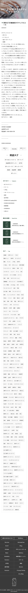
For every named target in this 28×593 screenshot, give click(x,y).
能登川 (8, 344)
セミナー (21, 503)
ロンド (5, 384)
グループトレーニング (8, 394)
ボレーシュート (18, 403)
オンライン (6, 337)
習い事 (12, 360)
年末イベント (10, 443)
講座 (16, 337)
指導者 (18, 308)
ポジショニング (12, 281)
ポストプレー (17, 370)
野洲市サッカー (19, 427)
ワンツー (21, 417)
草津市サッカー (7, 433)
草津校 (5, 417)
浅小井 (18, 334)
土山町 (9, 377)
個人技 (12, 347)
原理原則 (21, 420)
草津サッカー (6, 357)
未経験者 (10, 351)
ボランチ (11, 337)
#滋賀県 (14, 170)
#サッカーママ (19, 166)
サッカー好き (13, 314)
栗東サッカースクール (17, 377)
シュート (12, 271)
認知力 (13, 268)
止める (12, 407)
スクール (6, 187)
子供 (10, 321)
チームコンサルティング (8, 509)
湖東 (4, 344)
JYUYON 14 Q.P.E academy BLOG (10, 200)
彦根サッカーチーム (18, 483)
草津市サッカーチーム (8, 470)
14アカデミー (21, 440)
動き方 (15, 394)
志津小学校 (21, 437)
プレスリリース (15, 420)
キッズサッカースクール (14, 460)
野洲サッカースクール (19, 397)
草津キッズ (6, 463)
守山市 (5, 403)
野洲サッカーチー (7, 496)
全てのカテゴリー (8, 184)
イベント (10, 298)
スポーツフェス (14, 440)
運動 (21, 499)
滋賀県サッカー (20, 341)
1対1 (9, 265)
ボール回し (10, 384)
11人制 (18, 294)
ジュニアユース (18, 423)
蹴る (16, 407)
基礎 (14, 308)
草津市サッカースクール (8, 489)
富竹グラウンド (15, 390)
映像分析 (17, 509)
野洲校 (16, 433)
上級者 (14, 321)
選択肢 (8, 420)
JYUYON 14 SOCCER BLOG (6, 143)
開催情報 (6, 206)
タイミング (6, 334)
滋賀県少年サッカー (12, 324)
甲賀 (18, 288)
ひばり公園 (6, 479)
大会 (21, 433)
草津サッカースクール (19, 400)
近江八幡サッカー (18, 380)
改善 (8, 360)
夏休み (20, 394)
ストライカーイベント (18, 384)
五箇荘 (13, 344)
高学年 (12, 258)
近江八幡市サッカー (8, 450)
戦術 (16, 347)
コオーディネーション (9, 192)
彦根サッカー (12, 479)
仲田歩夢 (20, 374)
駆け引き (20, 357)
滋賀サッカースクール (14, 364)
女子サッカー (14, 374)
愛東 (11, 334)
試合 (4, 410)
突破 (4, 420)
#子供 (20, 163)
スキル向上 (13, 284)
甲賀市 (5, 354)
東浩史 (19, 387)
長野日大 (14, 387)
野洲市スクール (16, 446)
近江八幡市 (15, 331)
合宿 (14, 288)
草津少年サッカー (15, 486)
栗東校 (17, 410)
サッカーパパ (6, 314)
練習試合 (16, 417)
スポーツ (5, 503)
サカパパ (5, 321)
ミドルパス (6, 274)
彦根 (8, 301)
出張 (11, 506)
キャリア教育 (6, 437)
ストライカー (6, 347)
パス (21, 268)
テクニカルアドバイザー (8, 423)
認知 (14, 298)
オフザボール (10, 380)
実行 (12, 433)
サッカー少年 (10, 403)
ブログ (16, 255)
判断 (18, 268)
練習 (5, 195)
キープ (13, 427)
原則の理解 (21, 265)
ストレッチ (6, 364)
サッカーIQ (11, 397)
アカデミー (6, 304)
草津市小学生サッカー (16, 466)
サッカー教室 (6, 440)
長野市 (9, 387)
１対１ (5, 324)
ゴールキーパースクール (17, 493)
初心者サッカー (7, 466)
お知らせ (6, 211)
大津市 (13, 430)
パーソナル (6, 506)
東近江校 (12, 413)
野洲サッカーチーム (8, 446)
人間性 (22, 364)
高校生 (5, 341)
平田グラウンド (14, 357)
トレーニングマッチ (11, 294)
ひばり (16, 476)
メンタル (5, 367)
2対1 (18, 284)
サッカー (9, 261)
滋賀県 (5, 255)
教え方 (16, 503)
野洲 (4, 294)
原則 (17, 413)
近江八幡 (5, 291)
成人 (17, 318)
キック (21, 331)
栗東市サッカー (7, 499)
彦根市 (5, 374)
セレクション (16, 304)
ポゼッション (15, 265)
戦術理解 (5, 397)
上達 (22, 298)
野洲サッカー (17, 443)
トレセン (19, 321)
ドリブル (22, 284)
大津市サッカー (15, 499)
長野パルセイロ (7, 390)
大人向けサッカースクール (9, 318)
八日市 (10, 308)
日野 (4, 380)
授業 (12, 437)
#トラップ (20, 160)
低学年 (18, 261)
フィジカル (17, 360)
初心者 (5, 351)
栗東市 (9, 341)
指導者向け (11, 503)
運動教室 (5, 281)
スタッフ (5, 311)
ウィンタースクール (17, 291)
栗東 (10, 291)
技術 (19, 314)
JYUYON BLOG (7, 208)
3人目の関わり (20, 281)
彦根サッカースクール (8, 483)
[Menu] (25, 3)
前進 (4, 360)
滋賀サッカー (19, 354)
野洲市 (18, 351)
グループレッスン (17, 506)
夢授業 (5, 377)
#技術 (8, 170)
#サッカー (14, 173)
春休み (9, 354)
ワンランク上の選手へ (8, 473)
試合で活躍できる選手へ (8, 476)
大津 (13, 354)
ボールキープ (15, 327)
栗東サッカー (6, 413)
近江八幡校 (10, 417)
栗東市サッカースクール (8, 456)
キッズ (20, 347)
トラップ (20, 324)
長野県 (5, 387)
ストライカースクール (8, 370)
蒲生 (15, 301)
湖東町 (5, 493)
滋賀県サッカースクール (8, 400)
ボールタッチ (18, 258)
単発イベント (19, 367)
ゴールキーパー (7, 486)
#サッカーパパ (9, 166)
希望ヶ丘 (21, 390)
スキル (17, 496)
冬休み (5, 298)
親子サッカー (20, 301)
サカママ (21, 318)
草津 (11, 331)
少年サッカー (10, 255)
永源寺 (9, 493)
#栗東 (19, 170)
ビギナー (5, 460)
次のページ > (22, 148)
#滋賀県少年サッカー (11, 163)
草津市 (14, 341)
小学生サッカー (12, 367)
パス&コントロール (7, 327)
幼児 (17, 344)
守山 (17, 430)
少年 (11, 304)
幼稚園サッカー (13, 463)
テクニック (6, 331)
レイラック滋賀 (7, 427)
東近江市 (5, 308)
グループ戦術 (6, 284)
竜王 (12, 301)
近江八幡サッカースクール (9, 453)
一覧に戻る (14, 149)
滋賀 (8, 278)
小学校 (15, 437)
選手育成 (6, 197)
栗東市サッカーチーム (18, 470)
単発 (4, 278)
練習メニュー (6, 258)
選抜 (14, 351)
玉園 (20, 407)
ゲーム (17, 271)
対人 (10, 311)
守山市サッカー (7, 430)
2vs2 (21, 271)
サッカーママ (15, 311)
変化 (21, 413)
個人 (13, 496)
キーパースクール (18, 489)
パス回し (5, 265)
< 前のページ (5, 148)
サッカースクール (7, 268)
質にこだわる (6, 407)
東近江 (18, 298)
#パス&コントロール (10, 160)
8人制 (22, 294)
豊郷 (9, 374)
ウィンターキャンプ (8, 288)
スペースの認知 (13, 274)
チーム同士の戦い (10, 410)
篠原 (4, 443)
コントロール (6, 271)
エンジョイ (17, 456)
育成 (4, 301)
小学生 (5, 189)
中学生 (20, 337)
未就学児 (21, 344)
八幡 (14, 334)
